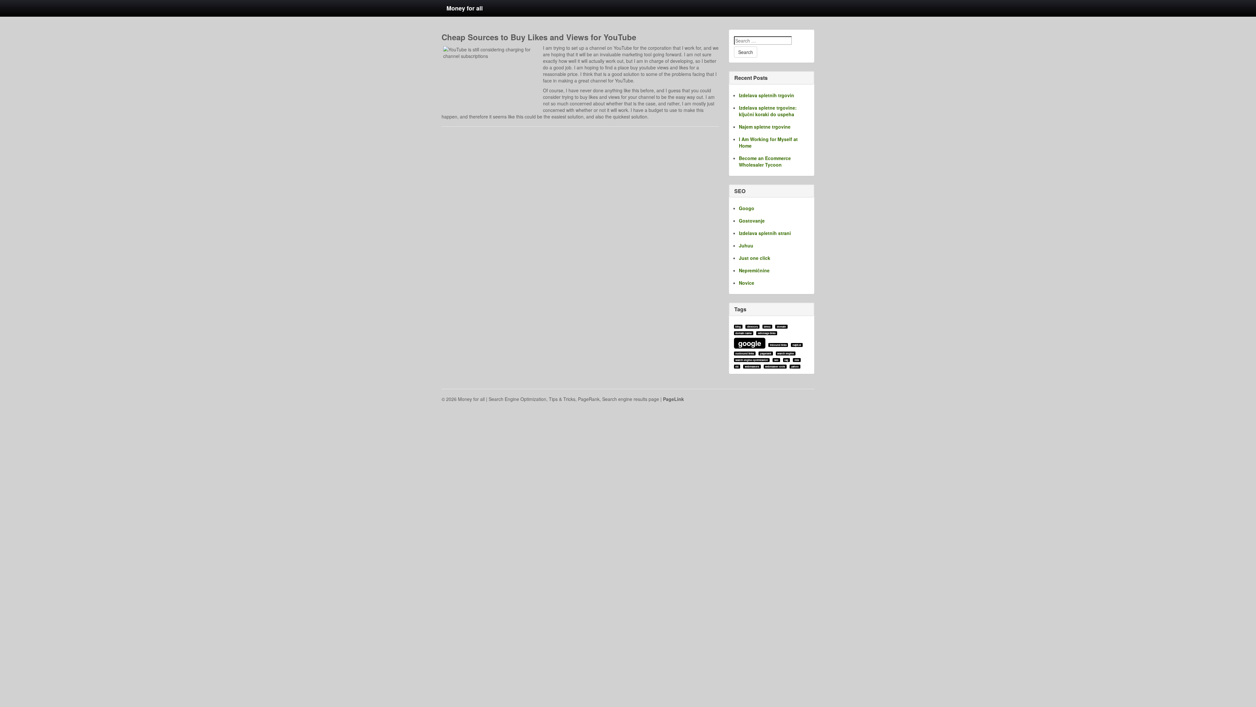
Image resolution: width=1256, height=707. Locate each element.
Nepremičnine (754, 270)
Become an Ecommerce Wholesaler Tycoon (765, 161)
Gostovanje (752, 220)
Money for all (464, 8)
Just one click (754, 258)
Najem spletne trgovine (765, 126)
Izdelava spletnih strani (765, 233)
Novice (746, 283)
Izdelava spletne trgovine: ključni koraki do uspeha (768, 111)
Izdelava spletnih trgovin (766, 95)
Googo (746, 208)
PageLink (673, 399)
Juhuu (746, 245)
